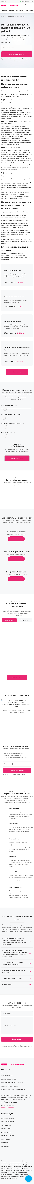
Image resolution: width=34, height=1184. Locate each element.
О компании (4, 1142)
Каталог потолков (8, 10)
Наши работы (20, 10)
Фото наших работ (6, 1125)
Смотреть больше (17, 677)
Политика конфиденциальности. (17, 1176)
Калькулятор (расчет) (7, 1121)
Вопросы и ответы (6, 1128)
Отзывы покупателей (7, 1135)
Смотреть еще (17, 372)
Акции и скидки (5, 1139)
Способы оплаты (6, 1132)
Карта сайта (5, 1146)
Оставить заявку (16, 539)
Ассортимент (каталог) (8, 1118)
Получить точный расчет (17, 458)
